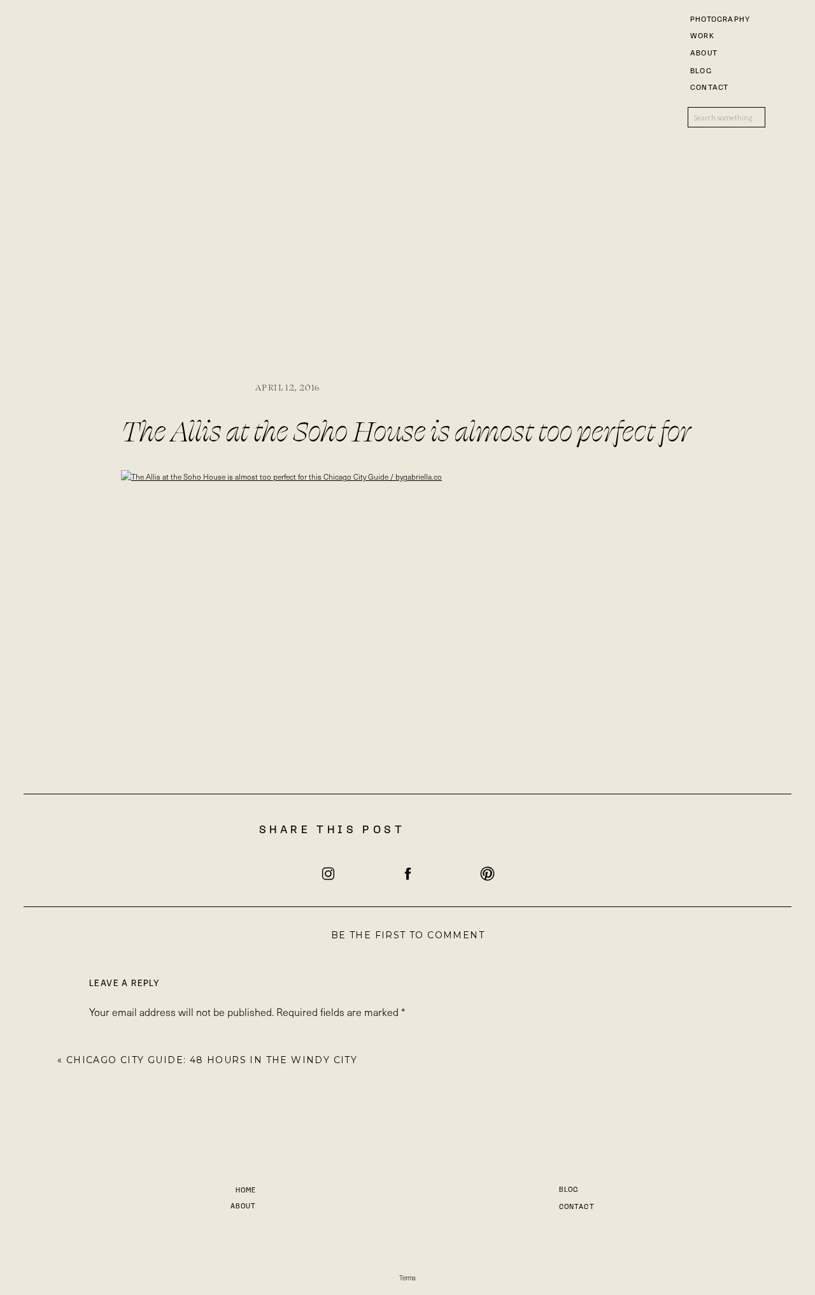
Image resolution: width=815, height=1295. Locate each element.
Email (105, 1263)
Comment (115, 1039)
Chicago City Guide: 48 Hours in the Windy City (211, 1060)
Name (106, 1218)
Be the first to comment (408, 935)
